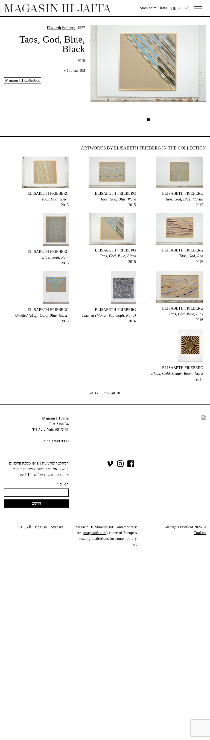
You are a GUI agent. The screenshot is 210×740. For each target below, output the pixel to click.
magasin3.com (95, 533)
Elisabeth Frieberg (61, 28)
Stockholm (148, 8)
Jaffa (163, 8)
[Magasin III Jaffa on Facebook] (130, 466)
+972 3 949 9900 (55, 441)
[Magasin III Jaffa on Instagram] (120, 466)
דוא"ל (63, 484)
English (41, 527)
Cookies (200, 533)
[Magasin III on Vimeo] (110, 466)
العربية (25, 527)
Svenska (57, 527)
